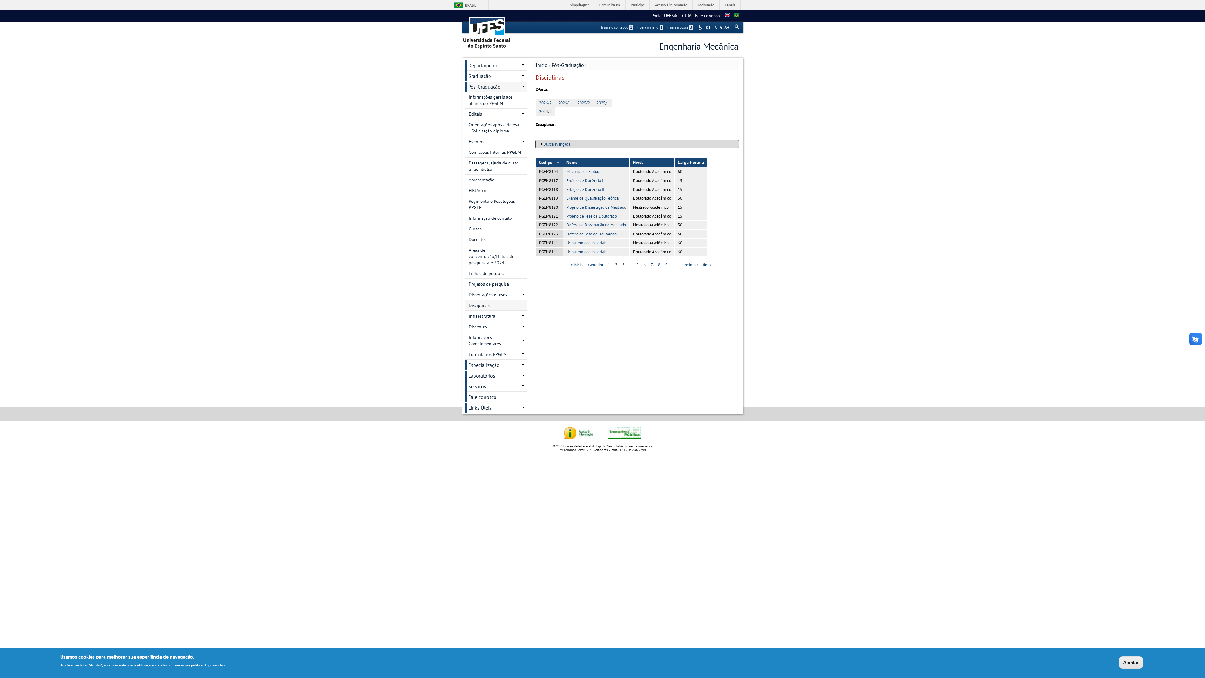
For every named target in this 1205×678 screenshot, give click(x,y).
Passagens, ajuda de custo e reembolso (494, 166)
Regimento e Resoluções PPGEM (492, 204)
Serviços (477, 386)
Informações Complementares (485, 341)
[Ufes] (487, 30)
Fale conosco (707, 16)
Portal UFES (664, 16)
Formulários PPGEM (488, 354)
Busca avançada (557, 144)
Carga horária (691, 162)
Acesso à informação (671, 5)
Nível (638, 162)
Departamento (483, 65)
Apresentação (482, 180)
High (708, 27)
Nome (571, 162)
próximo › (689, 264)
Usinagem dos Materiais (586, 242)
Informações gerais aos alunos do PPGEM (491, 100)
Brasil (470, 5)
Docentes (477, 239)
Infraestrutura (482, 316)
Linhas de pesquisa (487, 273)
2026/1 (564, 102)
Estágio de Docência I (584, 180)
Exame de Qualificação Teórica (592, 198)
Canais (730, 5)
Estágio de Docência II (585, 189)
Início (542, 65)
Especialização (484, 365)
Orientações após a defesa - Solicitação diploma (494, 128)
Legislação (706, 5)
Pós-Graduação (568, 65)
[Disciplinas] (736, 16)
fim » (707, 264)
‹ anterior (595, 264)
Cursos (475, 229)
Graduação (479, 76)
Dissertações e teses (488, 295)
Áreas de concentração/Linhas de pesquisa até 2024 (491, 256)
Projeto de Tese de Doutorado (591, 216)
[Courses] (727, 16)
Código (546, 162)
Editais (475, 114)
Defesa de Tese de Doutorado (591, 234)
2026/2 (545, 102)
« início (577, 264)
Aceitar (1131, 662)
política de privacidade (208, 665)
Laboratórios (481, 376)
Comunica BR (609, 5)
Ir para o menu (649, 27)
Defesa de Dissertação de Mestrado (596, 225)
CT (686, 16)
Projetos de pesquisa (489, 284)
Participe (638, 5)
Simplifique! (579, 5)
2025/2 (583, 102)
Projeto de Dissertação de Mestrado (596, 207)
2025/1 (603, 102)
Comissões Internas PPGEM (495, 152)
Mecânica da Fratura (583, 171)
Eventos (476, 141)
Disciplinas (479, 305)
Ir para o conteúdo (616, 27)
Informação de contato (490, 218)
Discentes (478, 327)
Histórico (477, 190)
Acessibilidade (701, 27)
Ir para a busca (679, 27)
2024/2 (545, 111)
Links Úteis (479, 408)
